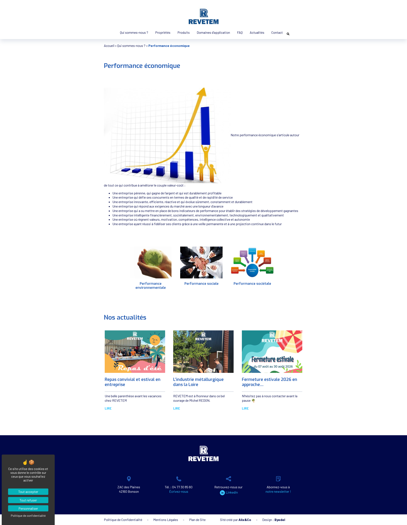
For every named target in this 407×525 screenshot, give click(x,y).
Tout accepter (28, 492)
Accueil (109, 46)
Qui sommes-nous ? (134, 32)
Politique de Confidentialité (123, 520)
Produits (183, 32)
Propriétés (162, 32)
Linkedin (232, 492)
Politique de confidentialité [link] (28, 515)
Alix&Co (244, 520)
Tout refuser (28, 500)
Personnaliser (28, 508)
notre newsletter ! (278, 491)
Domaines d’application (213, 32)
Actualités (257, 32)
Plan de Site (197, 520)
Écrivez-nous (178, 491)
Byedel (280, 520)
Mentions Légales (165, 520)
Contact (277, 32)
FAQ (240, 32)
